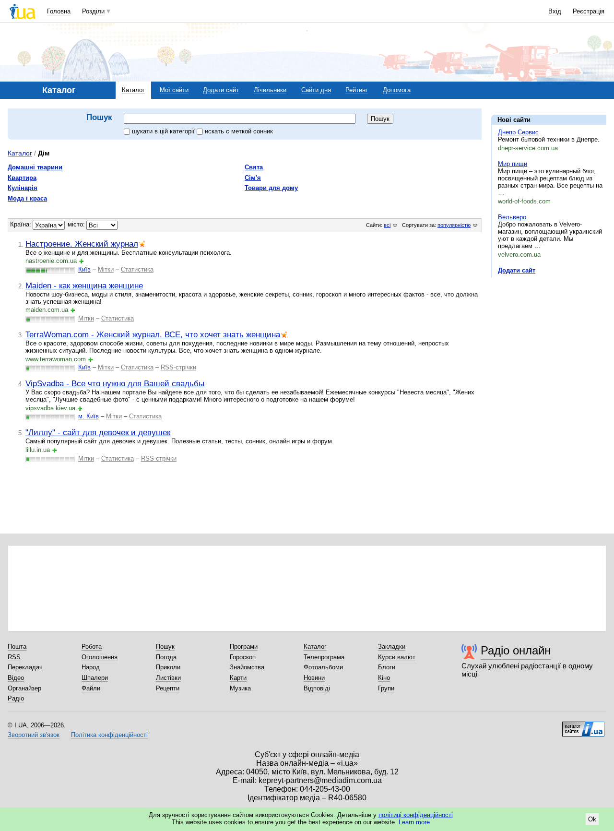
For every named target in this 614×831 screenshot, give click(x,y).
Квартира (22, 177)
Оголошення (100, 657)
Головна (59, 11)
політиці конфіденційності (415, 815)
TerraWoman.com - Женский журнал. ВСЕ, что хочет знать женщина (152, 334)
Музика (240, 688)
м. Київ (88, 416)
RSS (14, 657)
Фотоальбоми (323, 667)
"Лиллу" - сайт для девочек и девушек (97, 432)
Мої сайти (174, 90)
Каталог (133, 90)
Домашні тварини (35, 167)
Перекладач (25, 667)
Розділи (93, 11)
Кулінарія (22, 187)
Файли (91, 688)
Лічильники (270, 90)
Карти (238, 677)
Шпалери (95, 677)
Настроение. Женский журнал (81, 244)
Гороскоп (243, 657)
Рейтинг (356, 90)
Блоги (386, 667)
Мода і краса (27, 198)
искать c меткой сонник (239, 131)
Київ (84, 269)
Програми (244, 646)
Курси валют (396, 657)
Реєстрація (588, 11)
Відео (16, 677)
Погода (166, 657)
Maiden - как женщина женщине (84, 285)
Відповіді (317, 688)
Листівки (168, 677)
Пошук (165, 646)
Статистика (137, 269)
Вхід (554, 11)
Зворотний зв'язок (33, 734)
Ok (592, 819)
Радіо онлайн (516, 650)
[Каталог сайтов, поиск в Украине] (583, 725)
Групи (386, 688)
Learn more (414, 822)
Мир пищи (512, 163)
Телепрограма (324, 657)
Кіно (384, 677)
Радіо (16, 698)
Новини (314, 677)
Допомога (397, 90)
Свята (254, 167)
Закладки (391, 646)
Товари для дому (271, 187)
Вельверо (512, 217)
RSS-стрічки (178, 367)
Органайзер (24, 688)
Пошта (17, 646)
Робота (92, 646)
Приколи (168, 667)
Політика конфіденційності (109, 734)
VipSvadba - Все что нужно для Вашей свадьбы (114, 383)
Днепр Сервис (518, 132)
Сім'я (253, 177)
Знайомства (247, 667)
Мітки (106, 269)
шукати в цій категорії (164, 131)
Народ (91, 667)
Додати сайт (221, 90)
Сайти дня (316, 90)
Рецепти (167, 688)
